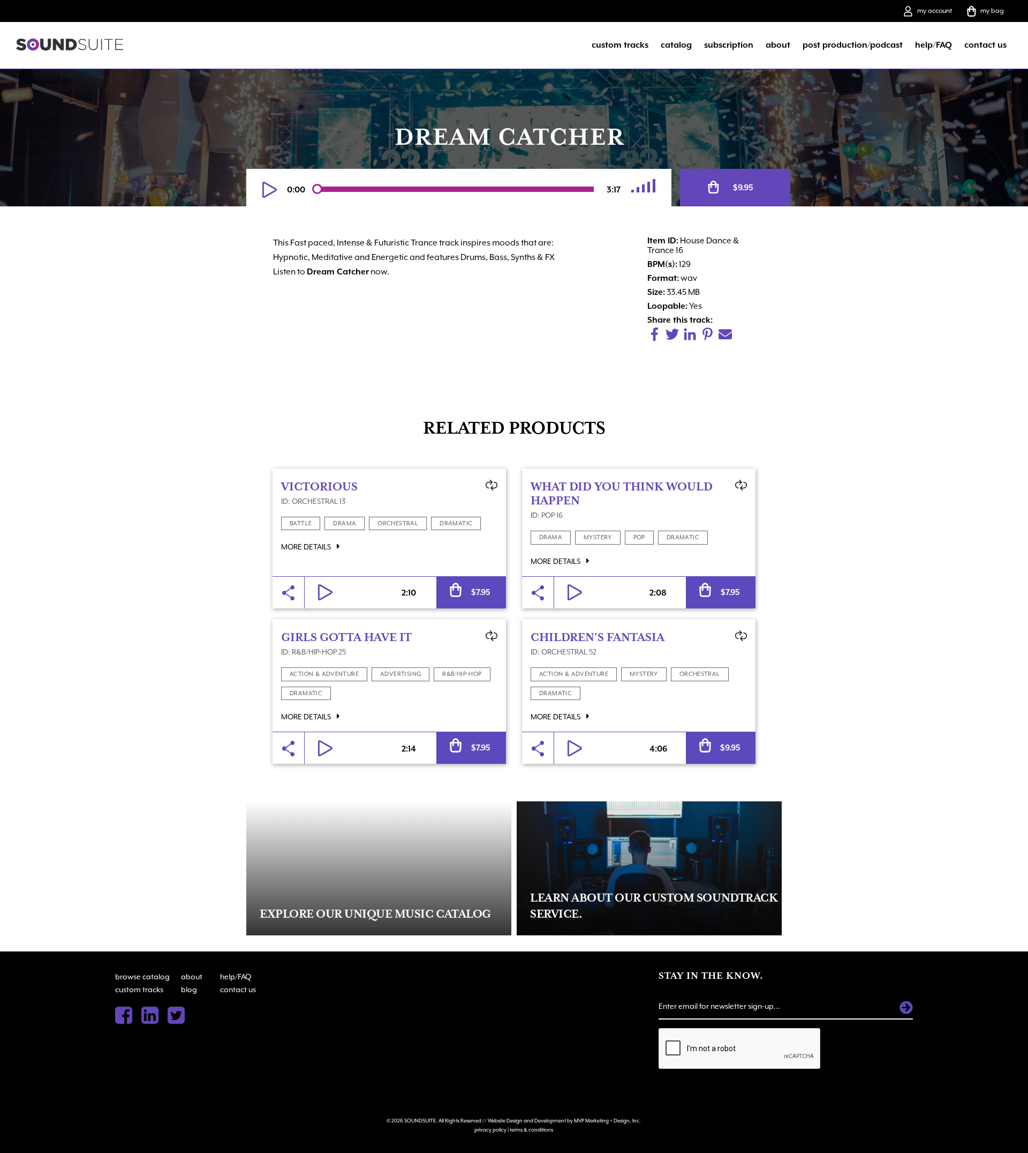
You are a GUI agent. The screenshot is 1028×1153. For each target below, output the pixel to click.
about (778, 45)
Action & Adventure (324, 674)
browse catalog (142, 976)
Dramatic (456, 523)
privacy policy (490, 1130)
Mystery (598, 537)
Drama (344, 523)
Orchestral (397, 523)
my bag (992, 10)
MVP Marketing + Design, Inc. (607, 1121)
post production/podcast (853, 45)
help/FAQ (933, 45)
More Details (306, 546)
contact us (985, 45)
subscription (728, 45)
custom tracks (620, 45)
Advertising (400, 674)
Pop (639, 537)
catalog (676, 45)
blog (189, 989)
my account (934, 10)
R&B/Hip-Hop (461, 674)
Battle (301, 523)
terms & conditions (531, 1130)
